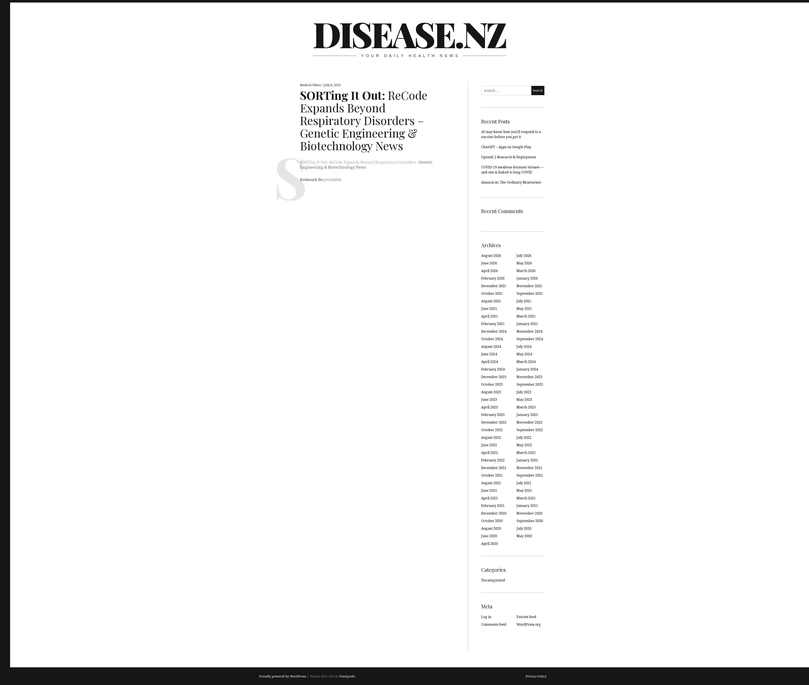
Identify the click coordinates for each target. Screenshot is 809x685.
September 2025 (530, 293)
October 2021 (492, 475)
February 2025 (493, 323)
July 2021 (524, 483)
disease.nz (409, 33)
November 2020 (529, 513)
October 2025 (492, 293)
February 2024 (493, 369)
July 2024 (524, 346)
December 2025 (493, 286)
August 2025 (491, 301)
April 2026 (489, 270)
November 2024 (529, 331)
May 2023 (524, 399)
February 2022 (493, 460)
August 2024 (491, 346)
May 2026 (524, 263)
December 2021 (493, 467)
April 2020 (489, 543)
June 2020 (489, 536)
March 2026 (526, 270)
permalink (332, 179)
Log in (486, 616)
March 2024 (526, 361)
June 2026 (489, 263)
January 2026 (527, 278)
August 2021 (491, 483)
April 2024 (489, 361)
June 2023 (489, 399)
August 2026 (491, 255)
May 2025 (524, 308)
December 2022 (493, 422)
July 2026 (524, 255)
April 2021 (489, 498)
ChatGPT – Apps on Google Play (506, 147)
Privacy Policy (536, 676)
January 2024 (527, 369)
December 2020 (493, 513)
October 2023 (492, 384)
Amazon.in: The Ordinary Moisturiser (511, 182)
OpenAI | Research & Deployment (508, 157)
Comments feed (493, 624)
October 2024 (492, 339)
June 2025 (489, 308)
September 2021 (530, 475)
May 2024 (524, 354)
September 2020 (530, 520)
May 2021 (524, 490)
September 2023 (530, 384)
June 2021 (489, 490)
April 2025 (489, 316)
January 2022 (527, 460)
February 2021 (493, 505)
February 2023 (493, 414)
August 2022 (491, 437)
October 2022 (492, 430)
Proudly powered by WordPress (282, 676)
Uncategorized (493, 580)
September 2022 (530, 430)
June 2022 (489, 445)
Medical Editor (311, 85)
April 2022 (489, 452)
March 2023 (526, 407)
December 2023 (493, 376)
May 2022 (524, 445)
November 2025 (529, 286)
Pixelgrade (347, 676)
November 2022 (529, 422)
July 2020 (524, 528)
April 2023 (489, 407)
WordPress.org (529, 624)
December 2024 (493, 331)
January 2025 (527, 323)
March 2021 (526, 498)
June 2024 (489, 354)
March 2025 (526, 316)
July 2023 (524, 392)
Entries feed (526, 616)
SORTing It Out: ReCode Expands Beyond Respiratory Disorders (358, 162)
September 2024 (530, 339)
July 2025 (524, 301)
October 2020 (492, 520)
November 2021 (529, 467)
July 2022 (524, 437)
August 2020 (491, 528)
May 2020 (524, 536)
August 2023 (491, 392)
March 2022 (526, 452)
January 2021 (527, 505)
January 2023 (527, 414)
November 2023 (529, 376)
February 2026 (493, 278)
